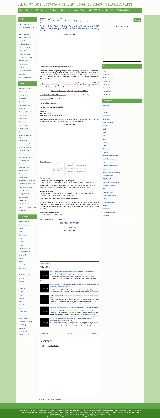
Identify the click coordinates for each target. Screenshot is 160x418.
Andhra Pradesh (24, 222)
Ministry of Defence (125, 10)
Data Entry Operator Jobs (27, 184)
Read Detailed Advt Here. (69, 223)
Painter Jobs (23, 174)
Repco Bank (23, 64)
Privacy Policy (107, 88)
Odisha (21, 291)
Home (21, 10)
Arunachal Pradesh (25, 225)
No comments (46, 23)
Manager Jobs (23, 118)
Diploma (44, 10)
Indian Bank (22, 74)
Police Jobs (22, 200)
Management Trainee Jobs (27, 207)
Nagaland (22, 288)
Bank (76, 10)
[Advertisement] (122, 44)
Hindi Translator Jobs (26, 187)
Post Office (110, 10)
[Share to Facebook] (47, 263)
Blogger (108, 414)
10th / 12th (30, 10)
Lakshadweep (23, 331)
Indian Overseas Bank (26, 77)
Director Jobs (23, 128)
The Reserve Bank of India (27, 27)
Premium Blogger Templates (86, 416)
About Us (106, 74)
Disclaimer (106, 84)
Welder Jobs (23, 170)
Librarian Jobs (23, 190)
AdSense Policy (108, 78)
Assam (21, 228)
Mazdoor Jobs (23, 177)
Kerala (21, 261)
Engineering (66, 10)
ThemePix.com (55, 416)
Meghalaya (22, 281)
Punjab (21, 295)
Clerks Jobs (23, 115)
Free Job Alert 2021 (56, 19)
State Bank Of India (25, 24)
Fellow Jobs (23, 132)
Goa (20, 238)
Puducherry (22, 325)
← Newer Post (43, 333)
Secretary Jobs (24, 197)
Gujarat (21, 241)
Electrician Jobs (24, 167)
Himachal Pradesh (24, 248)
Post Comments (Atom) (55, 399)
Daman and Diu (24, 335)
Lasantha (74, 416)
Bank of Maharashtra (25, 71)
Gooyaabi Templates (109, 416)
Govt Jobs (53, 21)
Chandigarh (22, 328)
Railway (83, 10)
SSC (90, 10)
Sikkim (21, 301)
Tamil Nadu (22, 305)
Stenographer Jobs (25, 105)
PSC (95, 10)
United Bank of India (25, 57)
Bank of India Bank (25, 37)
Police (101, 10)
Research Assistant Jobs (27, 154)
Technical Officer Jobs (26, 112)
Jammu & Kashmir (24, 251)
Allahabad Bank (24, 61)
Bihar (20, 232)
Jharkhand (22, 255)
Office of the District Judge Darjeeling (68, 21)
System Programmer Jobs (27, 180)
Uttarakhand (85, 21)
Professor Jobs (24, 125)
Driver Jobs (22, 102)
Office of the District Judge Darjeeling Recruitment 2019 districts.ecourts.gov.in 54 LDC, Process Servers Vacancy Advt (69, 28)
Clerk (43, 21)
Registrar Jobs (23, 122)
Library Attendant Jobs (26, 144)
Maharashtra (23, 268)
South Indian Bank (24, 31)
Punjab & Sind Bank (25, 54)
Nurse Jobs (22, 108)
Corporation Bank (24, 47)
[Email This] (41, 263)
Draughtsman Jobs (25, 194)
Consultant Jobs (24, 160)
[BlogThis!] (43, 263)
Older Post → (95, 333)
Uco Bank (22, 41)
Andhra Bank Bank (25, 44)
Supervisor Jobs (24, 204)
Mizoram (22, 285)
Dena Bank (22, 51)
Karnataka (22, 258)
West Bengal (23, 318)
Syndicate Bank (24, 67)
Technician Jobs (24, 99)
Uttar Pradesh (23, 311)
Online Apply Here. (69, 227)
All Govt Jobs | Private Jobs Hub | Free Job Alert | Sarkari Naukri (75, 4)
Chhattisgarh (23, 235)
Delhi (20, 271)
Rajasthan (22, 298)
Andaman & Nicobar (25, 321)
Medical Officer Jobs (25, 157)
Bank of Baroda (24, 34)
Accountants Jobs (25, 147)
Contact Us (106, 94)
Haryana (21, 245)
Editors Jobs (23, 140)
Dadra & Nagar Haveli (25, 275)
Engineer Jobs (23, 95)
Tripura (21, 308)
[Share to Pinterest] (49, 263)
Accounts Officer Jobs (26, 89)
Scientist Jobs (23, 92)
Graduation (54, 10)
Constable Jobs (24, 150)
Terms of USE (107, 91)
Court (47, 21)
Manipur (21, 278)
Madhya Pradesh (24, 265)
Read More (96, 291)
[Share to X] (45, 263)
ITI (37, 10)
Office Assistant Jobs (26, 164)
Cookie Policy (107, 81)
